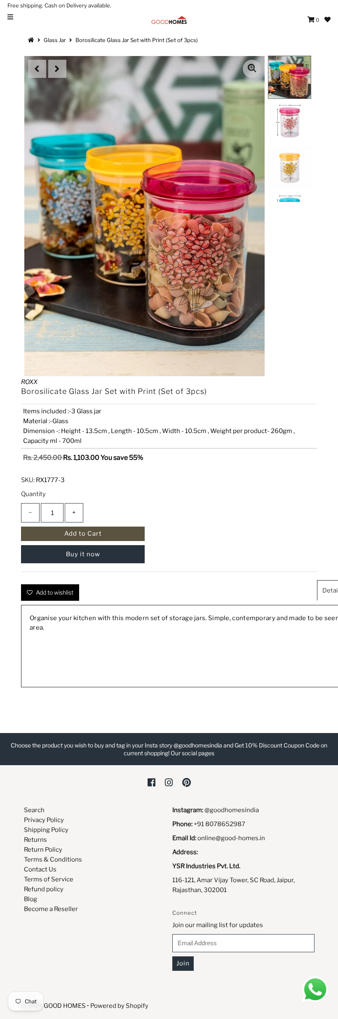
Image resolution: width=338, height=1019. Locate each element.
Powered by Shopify (119, 1006)
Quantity (33, 494)
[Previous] (37, 69)
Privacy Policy (44, 820)
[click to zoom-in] (252, 69)
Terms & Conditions (53, 859)
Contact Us (40, 869)
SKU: (28, 480)
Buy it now (83, 554)
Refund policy (43, 889)
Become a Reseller (51, 909)
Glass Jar (55, 40)
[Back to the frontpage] (32, 40)
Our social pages (192, 753)
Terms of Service (48, 879)
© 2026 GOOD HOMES (53, 1006)
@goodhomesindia (231, 810)
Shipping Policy (46, 830)
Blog (30, 899)
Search (34, 810)
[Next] (57, 69)
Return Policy (43, 849)
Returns (35, 839)
